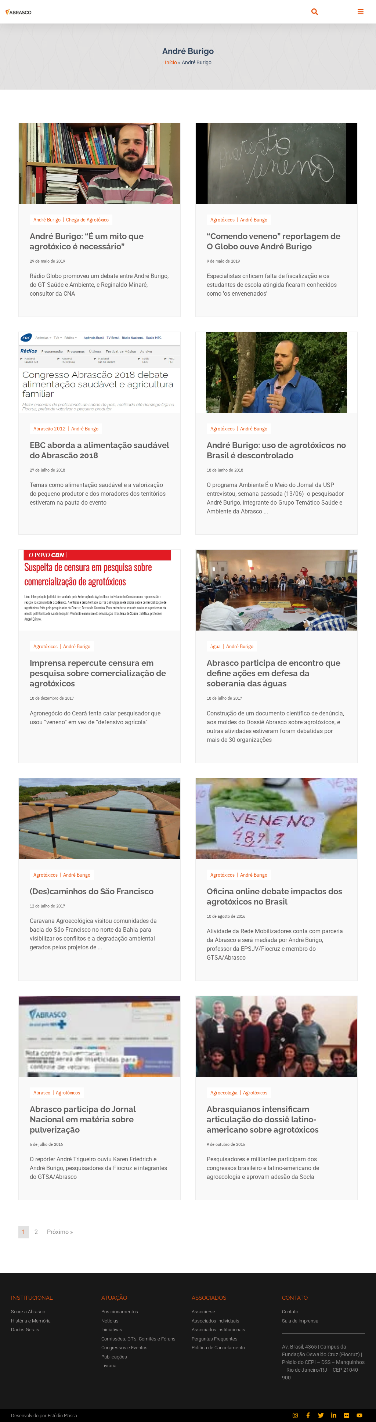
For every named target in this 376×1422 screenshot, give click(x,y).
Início (171, 62)
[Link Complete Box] (99, 220)
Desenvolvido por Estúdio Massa (44, 1415)
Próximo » (60, 1231)
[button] (314, 12)
